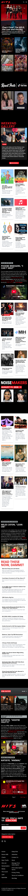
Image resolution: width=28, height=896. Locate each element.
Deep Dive (15, 851)
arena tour (7, 738)
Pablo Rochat (10, 282)
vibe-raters (6, 691)
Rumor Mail (5, 824)
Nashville (4, 877)
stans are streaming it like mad (16, 730)
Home (3, 851)
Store (13, 860)
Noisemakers (6, 866)
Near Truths (5, 860)
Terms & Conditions (18, 875)
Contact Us (15, 857)
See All (23, 691)
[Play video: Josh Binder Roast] (21, 100)
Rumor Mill (5, 854)
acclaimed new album (16, 277)
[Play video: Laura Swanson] (7, 100)
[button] (23, 797)
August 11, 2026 (9, 387)
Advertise (14, 854)
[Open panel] (26, 2)
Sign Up (23, 827)
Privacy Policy (16, 872)
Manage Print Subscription (16, 864)
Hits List (4, 863)
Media (3, 869)
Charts (4, 857)
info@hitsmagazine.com (7, 890)
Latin (3, 874)
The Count (5, 872)
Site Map (14, 878)
